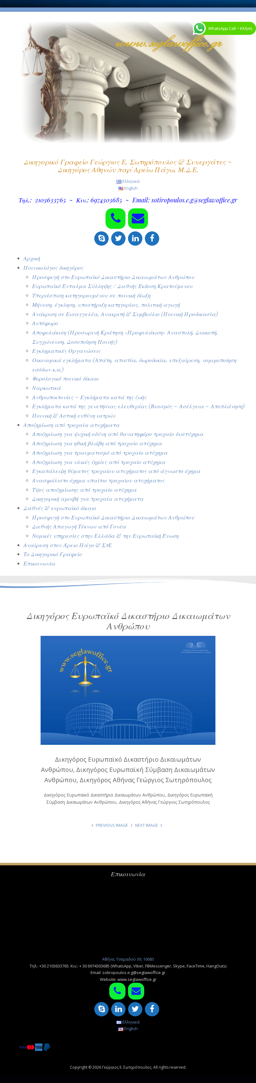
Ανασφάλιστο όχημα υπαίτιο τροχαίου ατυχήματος (98, 480)
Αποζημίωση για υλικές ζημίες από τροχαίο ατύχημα (98, 462)
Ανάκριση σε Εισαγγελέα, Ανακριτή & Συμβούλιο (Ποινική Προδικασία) (125, 314)
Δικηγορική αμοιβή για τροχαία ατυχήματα (88, 498)
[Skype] (101, 238)
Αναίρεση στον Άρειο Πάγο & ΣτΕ (67, 545)
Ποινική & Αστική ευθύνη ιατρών (74, 415)
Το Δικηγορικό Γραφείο (52, 554)
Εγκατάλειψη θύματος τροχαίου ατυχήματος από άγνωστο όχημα (116, 471)
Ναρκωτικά (46, 387)
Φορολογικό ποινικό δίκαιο (65, 378)
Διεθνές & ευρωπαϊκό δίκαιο (59, 508)
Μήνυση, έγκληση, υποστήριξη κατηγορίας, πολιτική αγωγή (106, 304)
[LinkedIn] (135, 238)
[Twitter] (118, 238)
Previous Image (112, 825)
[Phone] (116, 218)
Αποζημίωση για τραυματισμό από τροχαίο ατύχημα (100, 452)
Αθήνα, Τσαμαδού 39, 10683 (128, 959)
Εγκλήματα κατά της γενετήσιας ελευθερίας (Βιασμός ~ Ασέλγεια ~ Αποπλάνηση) (138, 406)
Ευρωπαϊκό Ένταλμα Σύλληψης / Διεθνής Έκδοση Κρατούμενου (112, 286)
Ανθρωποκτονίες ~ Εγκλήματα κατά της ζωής (89, 397)
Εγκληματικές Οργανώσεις (66, 350)
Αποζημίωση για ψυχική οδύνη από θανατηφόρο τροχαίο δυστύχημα (118, 433)
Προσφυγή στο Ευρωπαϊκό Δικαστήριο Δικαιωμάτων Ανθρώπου (113, 277)
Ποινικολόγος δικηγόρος (53, 267)
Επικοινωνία (39, 563)
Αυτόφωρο (45, 323)
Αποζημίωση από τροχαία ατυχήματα (71, 424)
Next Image (146, 825)
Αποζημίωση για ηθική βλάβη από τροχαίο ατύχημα (97, 443)
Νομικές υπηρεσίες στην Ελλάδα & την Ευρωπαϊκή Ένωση (105, 535)
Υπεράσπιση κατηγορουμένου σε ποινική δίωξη (91, 295)
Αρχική (31, 258)
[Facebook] (152, 238)
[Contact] (138, 218)
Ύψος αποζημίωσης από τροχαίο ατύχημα (84, 489)
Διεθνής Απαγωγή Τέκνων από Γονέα (79, 526)
